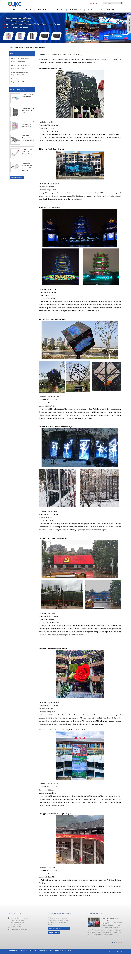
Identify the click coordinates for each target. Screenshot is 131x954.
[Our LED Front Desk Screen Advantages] (94, 922)
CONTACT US (75, 10)
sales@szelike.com (21, 929)
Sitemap (56, 950)
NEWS (59, 10)
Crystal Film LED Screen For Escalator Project (27, 152)
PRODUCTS (43, 10)
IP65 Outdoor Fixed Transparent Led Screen (28, 110)
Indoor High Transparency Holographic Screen (28, 138)
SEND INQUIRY (107, 10)
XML (68, 950)
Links (50, 950)
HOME (13, 10)
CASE (90, 10)
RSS (63, 950)
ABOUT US (27, 10)
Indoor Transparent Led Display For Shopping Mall (28, 124)
